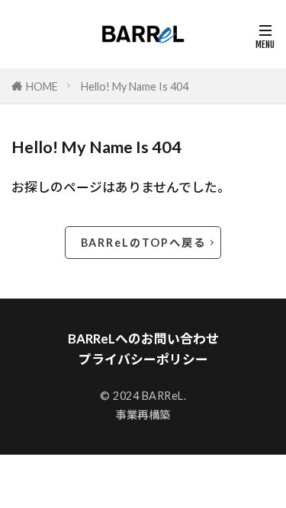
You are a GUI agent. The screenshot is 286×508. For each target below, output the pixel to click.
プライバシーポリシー (143, 359)
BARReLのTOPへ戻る (143, 242)
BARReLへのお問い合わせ (143, 339)
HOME (42, 86)
